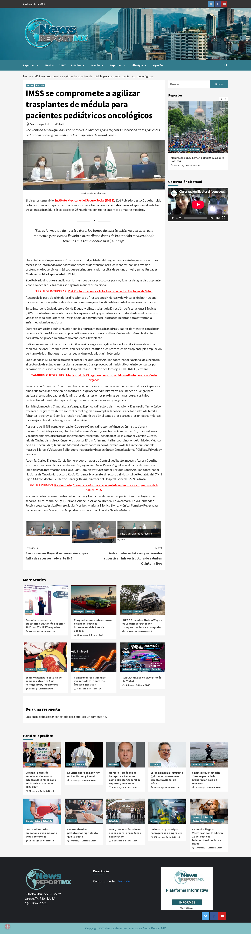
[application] (198, 204)
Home (27, 76)
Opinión (158, 65)
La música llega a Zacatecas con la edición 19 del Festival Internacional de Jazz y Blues (207, 836)
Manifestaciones (179, 149)
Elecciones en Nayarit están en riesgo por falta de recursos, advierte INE (57, 553)
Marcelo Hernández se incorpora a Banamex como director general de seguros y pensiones (125, 778)
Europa (70, 764)
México (49, 65)
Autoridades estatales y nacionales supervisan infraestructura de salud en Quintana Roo (133, 555)
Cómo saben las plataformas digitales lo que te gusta (82, 833)
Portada (40, 85)
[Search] (226, 65)
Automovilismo (130, 669)
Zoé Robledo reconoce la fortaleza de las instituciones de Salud (110, 291)
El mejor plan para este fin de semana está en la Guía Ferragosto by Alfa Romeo (44, 681)
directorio (123, 881)
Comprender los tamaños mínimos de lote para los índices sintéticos (90, 681)
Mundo (95, 65)
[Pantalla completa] (223, 218)
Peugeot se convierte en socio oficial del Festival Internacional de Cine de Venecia (93, 625)
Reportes (29, 65)
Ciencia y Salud (33, 821)
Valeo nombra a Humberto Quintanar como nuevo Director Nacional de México (167, 778)
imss (124, 539)
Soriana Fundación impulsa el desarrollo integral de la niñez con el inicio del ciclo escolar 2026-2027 (41, 779)
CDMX (62, 65)
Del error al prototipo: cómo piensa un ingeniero (167, 831)
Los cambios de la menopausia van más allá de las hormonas (41, 833)
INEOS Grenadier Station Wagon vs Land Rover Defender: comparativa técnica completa (142, 623)
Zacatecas (218, 821)
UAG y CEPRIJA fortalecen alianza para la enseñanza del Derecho (125, 833)
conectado (61, 716)
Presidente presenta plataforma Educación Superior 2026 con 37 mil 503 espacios (45, 623)
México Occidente (201, 821)
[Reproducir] (172, 218)
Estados (76, 65)
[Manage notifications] (7, 926)
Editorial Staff (54, 124)
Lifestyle (137, 65)
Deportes (116, 65)
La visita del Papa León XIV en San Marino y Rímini (83, 774)
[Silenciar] (218, 218)
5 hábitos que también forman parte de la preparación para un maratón (206, 778)
